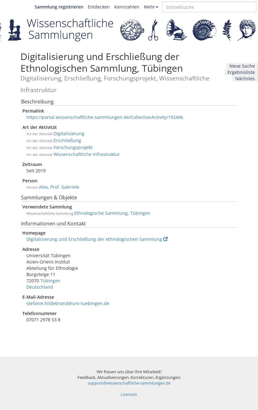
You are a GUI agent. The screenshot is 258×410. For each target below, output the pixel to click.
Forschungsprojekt (73, 147)
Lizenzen (129, 394)
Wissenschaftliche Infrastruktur (86, 154)
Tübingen (50, 281)
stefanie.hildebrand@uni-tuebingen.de (67, 303)
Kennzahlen (126, 7)
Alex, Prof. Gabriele (59, 187)
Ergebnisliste (241, 72)
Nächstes (245, 78)
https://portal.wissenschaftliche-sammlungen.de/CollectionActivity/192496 (104, 117)
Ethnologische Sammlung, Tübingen (112, 213)
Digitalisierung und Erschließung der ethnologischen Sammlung (94, 239)
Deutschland (39, 287)
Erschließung (67, 140)
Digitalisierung (68, 133)
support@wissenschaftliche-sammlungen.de (129, 383)
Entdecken (99, 7)
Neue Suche (242, 66)
